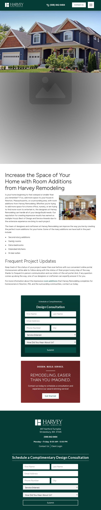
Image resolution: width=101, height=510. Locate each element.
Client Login (56, 446)
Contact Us (79, 5)
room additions (50, 281)
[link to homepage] (17, 5)
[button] (91, 5)
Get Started (50, 396)
